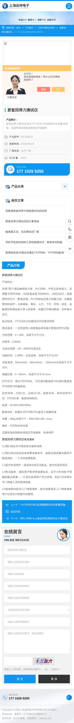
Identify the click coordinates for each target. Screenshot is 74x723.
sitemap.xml (45, 718)
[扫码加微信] (70, 237)
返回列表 (15, 511)
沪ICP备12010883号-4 (34, 714)
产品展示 (29, 28)
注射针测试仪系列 (46, 28)
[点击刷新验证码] (43, 661)
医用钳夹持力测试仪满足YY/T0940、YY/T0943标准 (35, 252)
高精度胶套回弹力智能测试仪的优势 (26, 210)
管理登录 (31, 718)
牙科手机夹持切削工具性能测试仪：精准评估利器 (34, 242)
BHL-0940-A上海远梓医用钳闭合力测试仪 (44, 518)
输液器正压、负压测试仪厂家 (22, 231)
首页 (18, 28)
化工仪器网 (20, 718)
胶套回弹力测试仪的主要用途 (22, 221)
